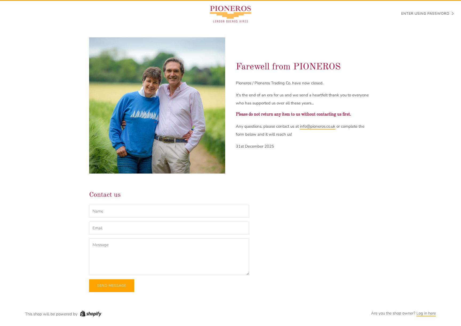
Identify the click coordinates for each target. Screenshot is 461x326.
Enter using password (425, 13)
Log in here (426, 313)
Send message (111, 285)
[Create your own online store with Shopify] (90, 315)
